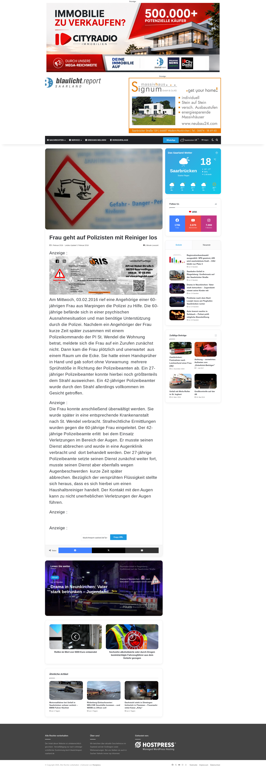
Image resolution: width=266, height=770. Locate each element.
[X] (108, 550)
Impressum (203, 765)
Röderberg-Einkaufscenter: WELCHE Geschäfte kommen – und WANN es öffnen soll (103, 705)
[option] (104, 588)
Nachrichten (56, 140)
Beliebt (179, 245)
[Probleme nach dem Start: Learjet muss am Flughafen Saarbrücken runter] (177, 302)
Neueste (206, 245)
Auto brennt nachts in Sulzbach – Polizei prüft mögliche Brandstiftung (198, 314)
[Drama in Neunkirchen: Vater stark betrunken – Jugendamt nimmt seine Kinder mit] (177, 288)
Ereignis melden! (96, 140)
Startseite (193, 765)
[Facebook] (75, 550)
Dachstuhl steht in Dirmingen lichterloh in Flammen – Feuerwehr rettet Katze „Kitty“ (141, 705)
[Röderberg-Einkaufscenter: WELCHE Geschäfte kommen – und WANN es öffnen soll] (104, 690)
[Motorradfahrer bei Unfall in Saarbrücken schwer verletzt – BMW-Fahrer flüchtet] (66, 690)
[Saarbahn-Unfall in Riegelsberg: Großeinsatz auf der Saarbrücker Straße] (177, 275)
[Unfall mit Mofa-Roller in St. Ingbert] (180, 381)
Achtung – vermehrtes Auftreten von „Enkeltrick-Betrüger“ (205, 362)
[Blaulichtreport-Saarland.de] (73, 83)
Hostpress (97, 765)
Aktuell (55, 577)
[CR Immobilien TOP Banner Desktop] (133, 37)
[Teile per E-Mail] (142, 550)
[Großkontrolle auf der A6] (206, 381)
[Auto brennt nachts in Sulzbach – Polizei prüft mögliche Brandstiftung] (177, 315)
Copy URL (118, 537)
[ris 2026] (103, 293)
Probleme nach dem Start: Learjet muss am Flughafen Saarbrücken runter (77, 589)
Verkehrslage (120, 140)
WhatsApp (171, 140)
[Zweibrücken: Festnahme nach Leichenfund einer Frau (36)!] (180, 348)
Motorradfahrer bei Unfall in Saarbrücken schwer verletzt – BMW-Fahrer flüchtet (63, 705)
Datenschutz (215, 765)
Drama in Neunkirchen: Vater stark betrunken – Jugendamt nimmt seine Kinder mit (201, 288)
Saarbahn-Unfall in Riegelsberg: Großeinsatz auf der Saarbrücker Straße (200, 274)
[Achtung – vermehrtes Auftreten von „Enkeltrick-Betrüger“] (206, 349)
